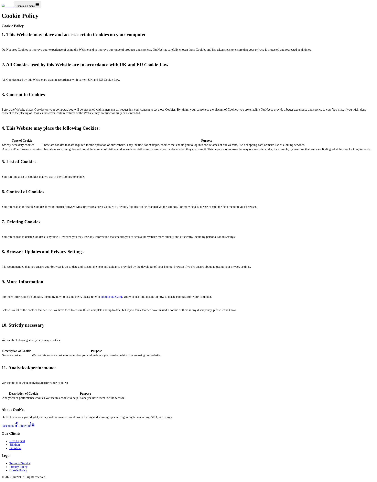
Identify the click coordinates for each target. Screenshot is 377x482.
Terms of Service (19, 463)
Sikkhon (14, 444)
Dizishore (15, 448)
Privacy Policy (18, 466)
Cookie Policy (18, 470)
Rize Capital (17, 441)
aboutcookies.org (111, 296)
